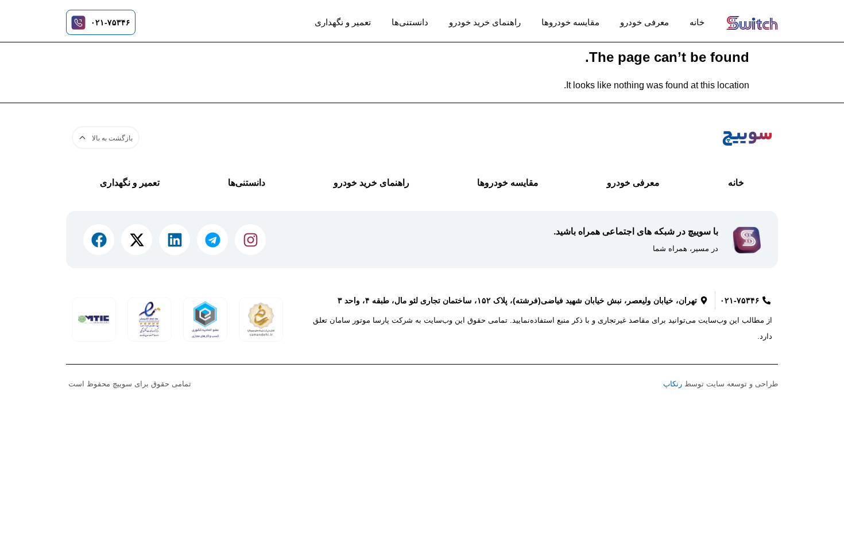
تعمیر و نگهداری (343, 22)
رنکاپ (672, 383)
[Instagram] (250, 239)
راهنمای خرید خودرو (485, 22)
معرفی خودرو (644, 22)
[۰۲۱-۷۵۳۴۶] (78, 22)
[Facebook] (98, 239)
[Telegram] (212, 239)
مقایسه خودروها (570, 22)
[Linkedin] (174, 239)
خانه (697, 22)
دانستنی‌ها (410, 22)
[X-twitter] (136, 239)
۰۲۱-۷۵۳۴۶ (110, 22)
